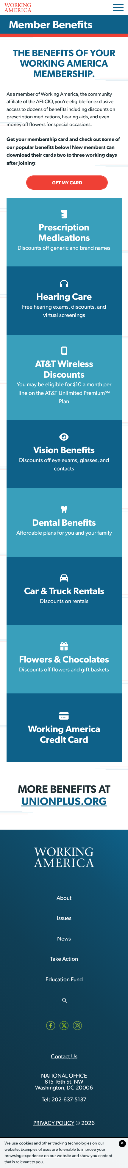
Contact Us (64, 1057)
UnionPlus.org (64, 801)
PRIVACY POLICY (53, 1123)
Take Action (64, 959)
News (64, 939)
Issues (64, 918)
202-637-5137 (68, 1100)
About (64, 898)
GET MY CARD (67, 182)
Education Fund (64, 980)
